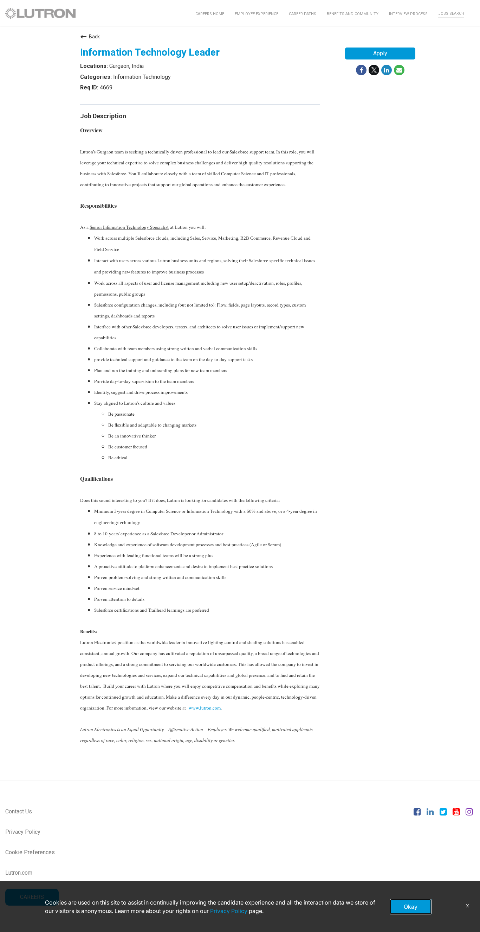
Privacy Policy (22, 832)
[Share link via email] (399, 70)
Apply (380, 53)
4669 (105, 87)
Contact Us (18, 811)
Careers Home (209, 14)
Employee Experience (256, 14)
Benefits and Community (352, 14)
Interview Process (408, 14)
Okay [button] (410, 906)
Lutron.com (18, 872)
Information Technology (141, 77)
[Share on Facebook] (361, 70)
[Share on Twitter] (374, 70)
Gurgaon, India (126, 66)
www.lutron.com (205, 708)
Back (94, 36)
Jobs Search (451, 13)
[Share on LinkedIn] (386, 70)
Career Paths (302, 14)
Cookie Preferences (30, 852)
